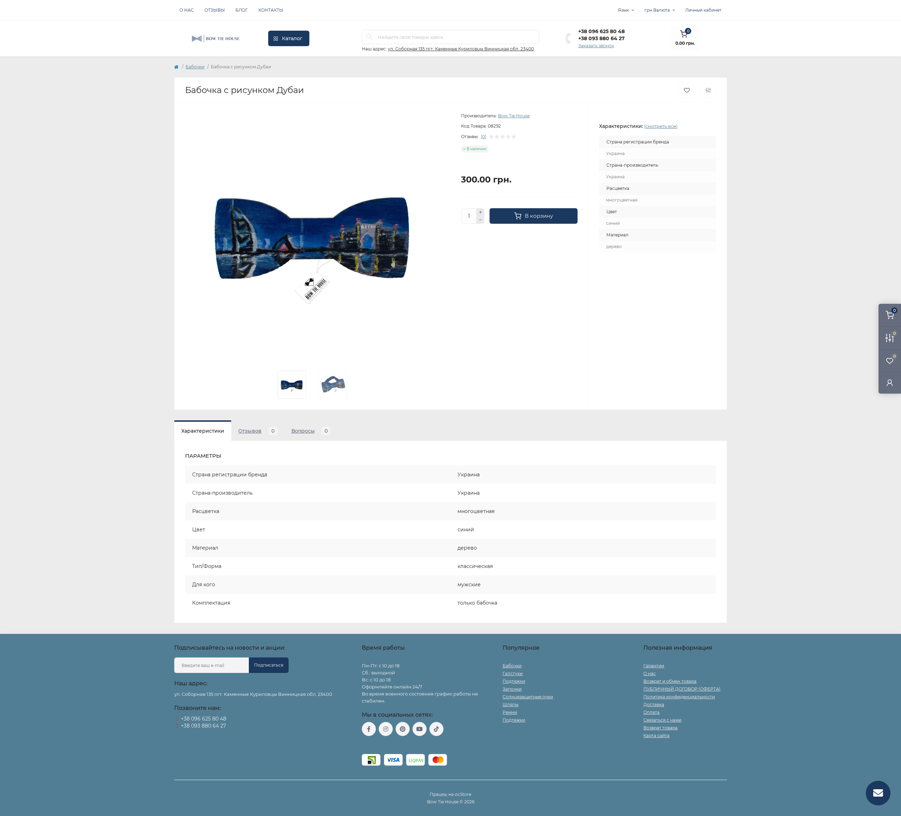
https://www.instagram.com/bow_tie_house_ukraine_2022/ (386, 729)
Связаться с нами (662, 720)
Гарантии (653, 665)
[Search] (369, 37)
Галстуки (513, 673)
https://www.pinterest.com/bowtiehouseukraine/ (403, 729)
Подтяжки (514, 681)
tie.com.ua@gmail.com (388, 745)
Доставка (653, 704)
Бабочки (194, 66)
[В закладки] (687, 90)
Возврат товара (660, 727)
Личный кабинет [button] (703, 10)
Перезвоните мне (193, 734)
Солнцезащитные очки (528, 696)
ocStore (463, 794)
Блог (241, 10)
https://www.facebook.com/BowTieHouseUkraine (369, 729)
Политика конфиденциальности (679, 696)
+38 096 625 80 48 (601, 31)
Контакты (270, 10)
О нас (186, 10)
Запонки (512, 689)
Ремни (510, 712)
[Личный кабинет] (889, 382)
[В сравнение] (708, 90)
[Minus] (480, 220)
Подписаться (268, 665)
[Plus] (480, 212)
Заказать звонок (596, 45)
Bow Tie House (514, 115)
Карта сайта (656, 735)
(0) (483, 136)
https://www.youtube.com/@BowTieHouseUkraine (419, 729)
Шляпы (510, 704)
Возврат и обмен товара (670, 681)
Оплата (651, 712)
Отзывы (214, 10)
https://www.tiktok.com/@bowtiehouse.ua (436, 729)
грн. (657, 10)
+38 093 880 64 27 (601, 38)
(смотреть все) (661, 126)
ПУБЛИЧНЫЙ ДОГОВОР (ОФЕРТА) (681, 689)
